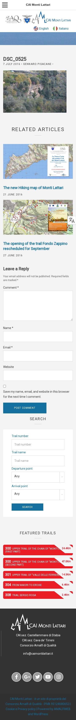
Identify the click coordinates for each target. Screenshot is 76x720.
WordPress (41, 714)
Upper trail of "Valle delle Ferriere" (38, 575)
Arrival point (20, 486)
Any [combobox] (17, 476)
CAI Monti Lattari (21, 699)
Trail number (20, 436)
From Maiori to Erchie (37, 585)
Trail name (19, 452)
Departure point (22, 468)
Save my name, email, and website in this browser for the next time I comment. (36, 394)
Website (8, 367)
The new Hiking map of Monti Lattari (33, 187)
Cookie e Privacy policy (21, 709)
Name (8, 328)
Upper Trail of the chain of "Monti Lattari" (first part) (38, 549)
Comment (11, 287)
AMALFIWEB (62, 709)
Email (8, 347)
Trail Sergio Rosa (37, 595)
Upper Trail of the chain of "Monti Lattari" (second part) (38, 563)
